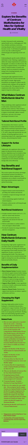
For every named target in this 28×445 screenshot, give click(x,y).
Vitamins (14, 12)
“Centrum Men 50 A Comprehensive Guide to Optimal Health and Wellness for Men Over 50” (15, 367)
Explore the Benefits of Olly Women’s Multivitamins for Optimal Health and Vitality (15, 350)
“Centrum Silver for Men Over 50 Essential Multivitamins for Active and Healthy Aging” (15, 361)
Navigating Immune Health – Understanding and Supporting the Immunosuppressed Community (14, 377)
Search (3, 431)
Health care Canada (12, 442)
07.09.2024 (15, 32)
